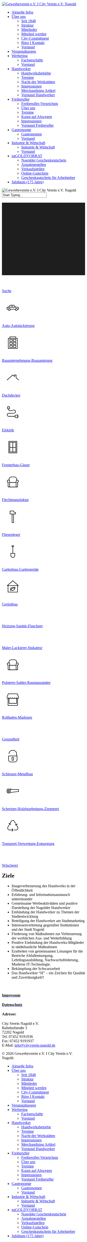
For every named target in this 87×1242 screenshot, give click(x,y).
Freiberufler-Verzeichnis (39, 1157)
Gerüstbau (10, 604)
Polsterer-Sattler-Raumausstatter (26, 682)
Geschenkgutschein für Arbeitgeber (48, 1231)
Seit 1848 (28, 1075)
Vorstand (28, 1101)
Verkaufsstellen (32, 1223)
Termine (27, 1131)
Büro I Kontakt (32, 1096)
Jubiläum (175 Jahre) (28, 1236)
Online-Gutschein (34, 1227)
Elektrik (8, 430)
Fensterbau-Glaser (16, 465)
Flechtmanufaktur (15, 500)
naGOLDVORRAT (27, 1210)
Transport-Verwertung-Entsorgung (28, 844)
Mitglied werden (33, 1088)
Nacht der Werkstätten (38, 1136)
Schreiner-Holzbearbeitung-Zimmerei (30, 809)
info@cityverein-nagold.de (34, 1045)
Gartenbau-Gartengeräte (20, 569)
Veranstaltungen (24, 1105)
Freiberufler (20, 1153)
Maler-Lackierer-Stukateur (22, 648)
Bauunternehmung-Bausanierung (27, 360)
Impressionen (31, 1140)
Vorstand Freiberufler (37, 1179)
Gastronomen (31, 1188)
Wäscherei (10, 865)
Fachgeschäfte (32, 1114)
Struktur (27, 1079)
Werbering (20, 1110)
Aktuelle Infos (22, 1066)
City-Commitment (35, 1092)
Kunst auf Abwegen (36, 1170)
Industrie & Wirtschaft (28, 1197)
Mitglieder (29, 1083)
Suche (6, 291)
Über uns (19, 1070)
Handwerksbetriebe (36, 1127)
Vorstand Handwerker (38, 1149)
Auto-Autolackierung (18, 326)
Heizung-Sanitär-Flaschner (22, 626)
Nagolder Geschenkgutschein (43, 1214)
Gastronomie (21, 1184)
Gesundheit (10, 739)
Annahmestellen (33, 1218)
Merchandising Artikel (38, 1144)
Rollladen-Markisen (17, 717)
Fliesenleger (11, 534)
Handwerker (21, 1123)
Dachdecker (11, 395)
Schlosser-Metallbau (17, 774)
